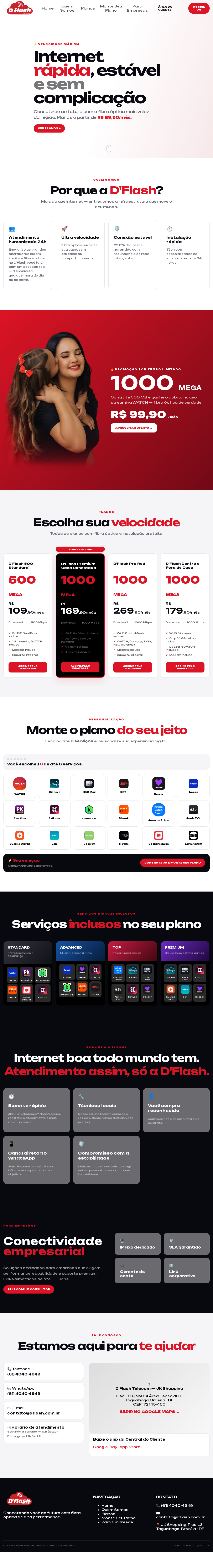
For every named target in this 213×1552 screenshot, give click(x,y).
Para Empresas (137, 8)
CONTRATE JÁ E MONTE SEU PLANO (172, 862)
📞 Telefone (23, 1371)
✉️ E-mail (33, 1410)
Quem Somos (67, 8)
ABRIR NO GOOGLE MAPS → (149, 1412)
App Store (129, 1447)
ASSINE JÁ (199, 8)
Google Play (105, 1447)
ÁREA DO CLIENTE (165, 8)
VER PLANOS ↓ (49, 128)
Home (48, 8)
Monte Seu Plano (111, 8)
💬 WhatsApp (23, 1391)
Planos (88, 8)
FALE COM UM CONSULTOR (28, 1289)
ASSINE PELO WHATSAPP (28, 667)
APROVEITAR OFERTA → (133, 427)
